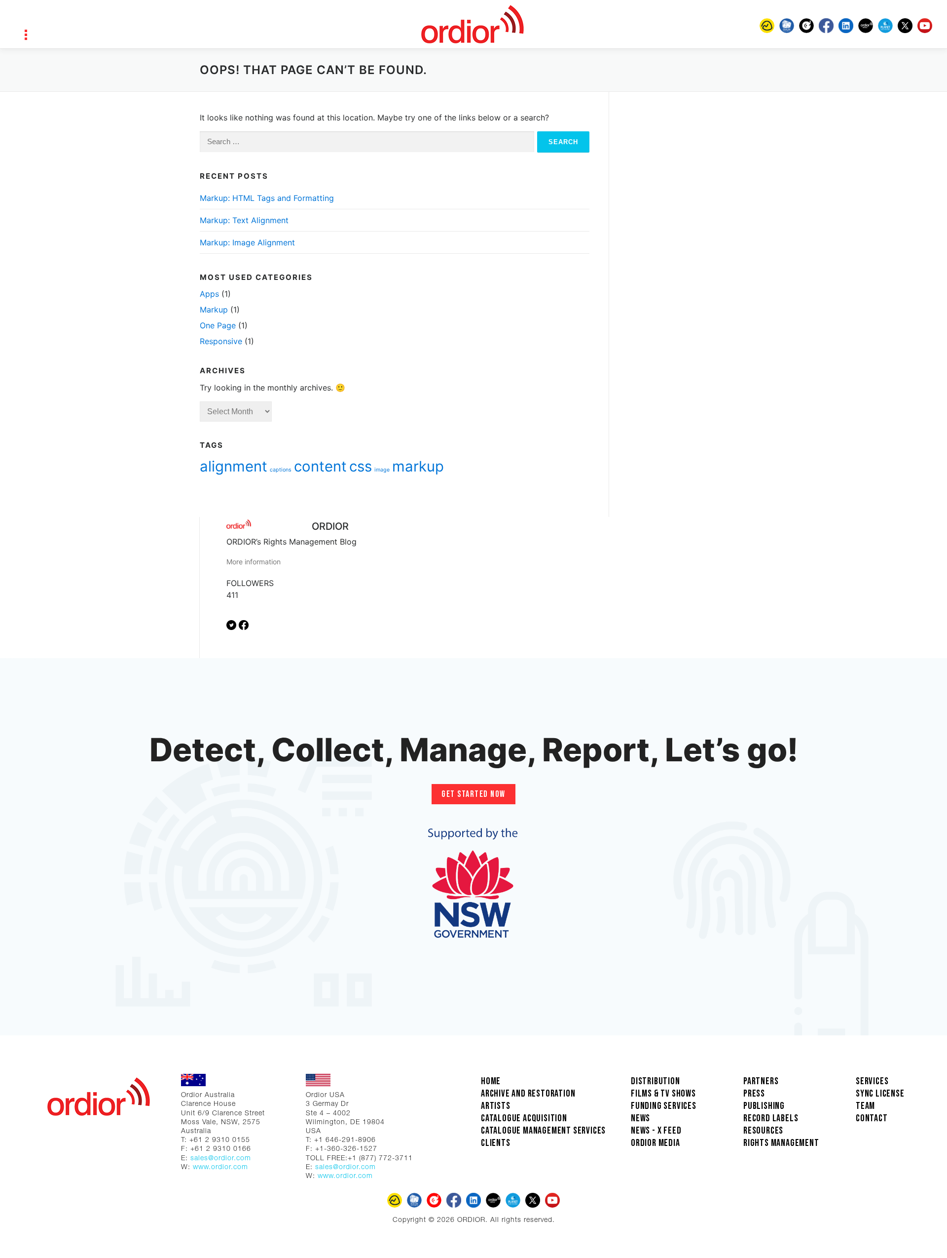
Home (491, 1081)
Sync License (880, 1094)
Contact (872, 1118)
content (320, 466)
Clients (495, 1143)
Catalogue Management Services (543, 1131)
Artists (495, 1106)
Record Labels (770, 1118)
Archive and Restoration (528, 1094)
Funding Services (663, 1106)
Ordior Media (655, 1143)
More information (253, 561)
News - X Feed (656, 1131)
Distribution (655, 1081)
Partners (760, 1081)
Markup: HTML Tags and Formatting (267, 198)
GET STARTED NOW (473, 794)
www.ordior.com (220, 1167)
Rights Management (781, 1143)
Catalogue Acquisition (524, 1118)
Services (872, 1081)
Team (865, 1106)
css (360, 466)
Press (754, 1094)
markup (418, 466)
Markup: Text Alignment (244, 220)
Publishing (764, 1106)
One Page (218, 325)
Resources (763, 1131)
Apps (209, 294)
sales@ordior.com (220, 1158)
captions (280, 470)
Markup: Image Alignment (247, 242)
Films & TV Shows (663, 1094)
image (382, 470)
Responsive (221, 341)
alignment (233, 466)
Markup (214, 309)
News (640, 1118)
